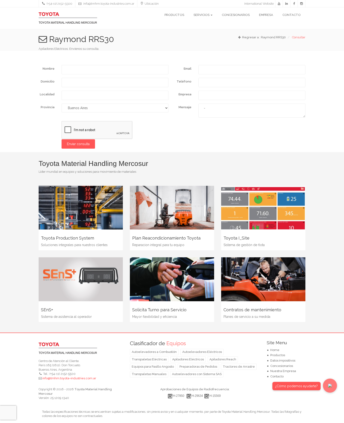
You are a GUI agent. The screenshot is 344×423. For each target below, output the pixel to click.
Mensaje (185, 107)
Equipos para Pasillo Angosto (153, 366)
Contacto (291, 15)
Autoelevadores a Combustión (154, 352)
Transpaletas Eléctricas (149, 359)
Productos (174, 15)
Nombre (49, 68)
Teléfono (184, 81)
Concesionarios (236, 15)
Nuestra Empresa (283, 371)
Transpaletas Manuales (149, 374)
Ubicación (152, 3)
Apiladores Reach (222, 359)
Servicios (202, 15)
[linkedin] (286, 3)
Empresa (266, 15)
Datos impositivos (282, 360)
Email (187, 68)
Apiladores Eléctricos (188, 359)
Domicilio (48, 81)
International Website (259, 3)
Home (274, 350)
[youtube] (279, 3)
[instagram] (301, 3)
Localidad (47, 94)
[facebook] (294, 3)
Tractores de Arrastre (239, 366)
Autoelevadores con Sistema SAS (197, 374)
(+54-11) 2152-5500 (59, 3)
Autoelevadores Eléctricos (202, 352)
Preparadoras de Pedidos (198, 366)
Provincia (48, 107)
